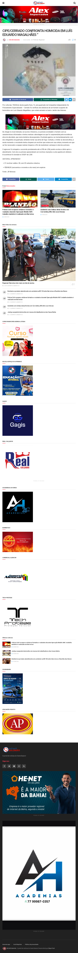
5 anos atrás (26, 40)
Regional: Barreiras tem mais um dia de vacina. (18, 283)
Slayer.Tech (51, 948)
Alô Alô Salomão (14, 40)
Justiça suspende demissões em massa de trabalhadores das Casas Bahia (32, 312)
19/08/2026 (44, 214)
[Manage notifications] (4, 948)
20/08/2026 (6, 216)
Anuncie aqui (6, 944)
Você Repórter (17, 944)
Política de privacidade (31, 944)
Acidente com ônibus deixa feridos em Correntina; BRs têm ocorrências (31, 306)
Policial (35, 40)
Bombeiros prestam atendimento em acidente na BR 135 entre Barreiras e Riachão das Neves (37, 291)
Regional (41, 40)
